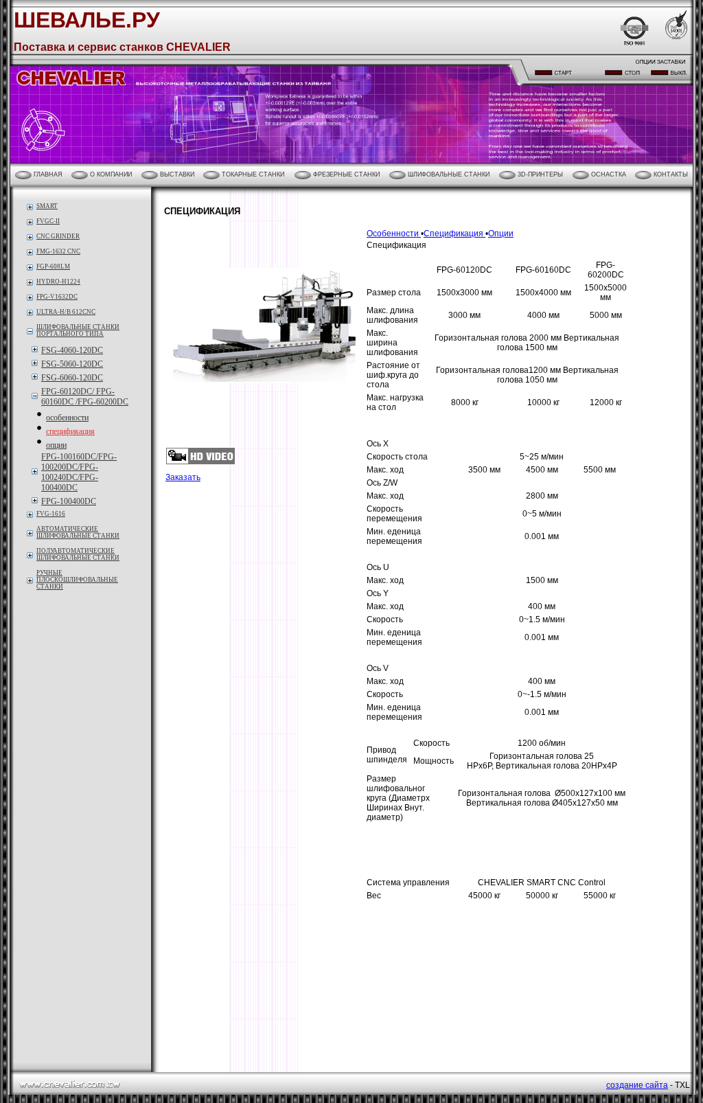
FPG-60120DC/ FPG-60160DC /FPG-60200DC (84, 397)
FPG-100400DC (68, 501)
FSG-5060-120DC (72, 364)
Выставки (176, 174)
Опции (501, 233)
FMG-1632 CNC (58, 251)
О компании (110, 174)
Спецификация (454, 233)
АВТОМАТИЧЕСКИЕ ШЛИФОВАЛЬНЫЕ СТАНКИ (77, 532)
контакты (670, 174)
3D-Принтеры (539, 174)
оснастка (607, 174)
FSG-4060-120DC (72, 350)
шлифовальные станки (447, 174)
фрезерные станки (345, 174)
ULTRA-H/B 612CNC (65, 311)
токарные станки (252, 174)
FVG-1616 (50, 513)
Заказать (182, 477)
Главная (47, 174)
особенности (67, 417)
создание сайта (637, 1085)
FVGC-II (48, 221)
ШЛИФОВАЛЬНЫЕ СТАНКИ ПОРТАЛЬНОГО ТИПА (77, 330)
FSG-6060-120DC (72, 378)
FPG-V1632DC (57, 296)
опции (56, 445)
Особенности (394, 233)
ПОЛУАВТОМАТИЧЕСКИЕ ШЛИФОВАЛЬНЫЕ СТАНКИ (77, 554)
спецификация (70, 431)
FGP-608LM (53, 266)
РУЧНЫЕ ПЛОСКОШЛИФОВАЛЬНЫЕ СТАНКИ (77, 579)
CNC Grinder (58, 236)
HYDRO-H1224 (58, 281)
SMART (47, 206)
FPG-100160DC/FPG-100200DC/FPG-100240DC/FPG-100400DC (79, 472)
